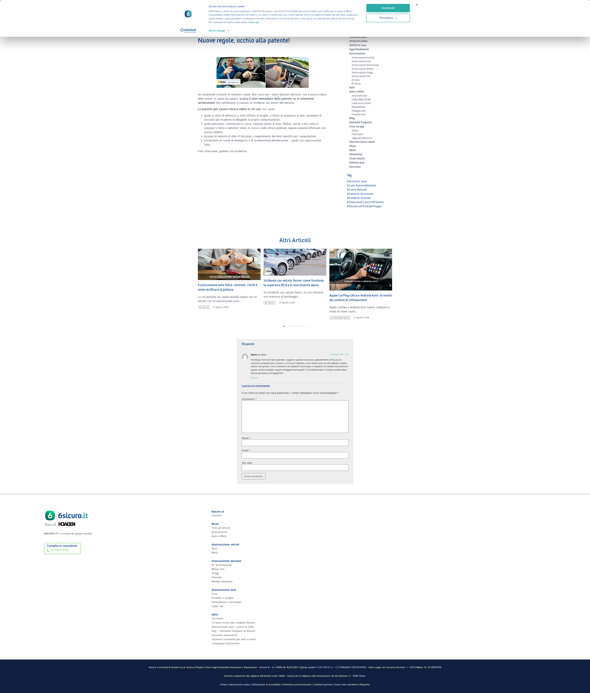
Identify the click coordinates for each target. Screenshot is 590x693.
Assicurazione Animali (363, 58)
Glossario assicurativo (225, 635)
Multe (355, 131)
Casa (214, 594)
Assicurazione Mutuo (363, 69)
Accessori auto (358, 37)
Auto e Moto (356, 92)
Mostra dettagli (217, 30)
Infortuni (217, 577)
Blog (352, 118)
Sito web (247, 463)
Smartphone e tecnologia (226, 602)
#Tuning (365, 206)
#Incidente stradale (358, 198)
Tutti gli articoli (221, 528)
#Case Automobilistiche (361, 186)
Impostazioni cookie (240, 684)
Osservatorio (357, 159)
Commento (249, 399)
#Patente (378, 202)
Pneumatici (357, 135)
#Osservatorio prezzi (359, 202)
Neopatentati (358, 107)
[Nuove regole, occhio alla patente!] (262, 72)
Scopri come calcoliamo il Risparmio (352, 684)
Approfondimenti (359, 50)
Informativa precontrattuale (297, 684)
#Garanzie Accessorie (360, 194)
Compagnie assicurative (226, 643)
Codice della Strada (361, 100)
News (352, 150)
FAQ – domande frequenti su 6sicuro (233, 631)
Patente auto (356, 163)
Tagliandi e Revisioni (362, 138)
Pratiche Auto (359, 115)
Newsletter (356, 155)
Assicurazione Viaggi (362, 73)
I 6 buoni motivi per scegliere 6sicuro (233, 623)
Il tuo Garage (356, 127)
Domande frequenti (360, 123)
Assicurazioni (357, 54)
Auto (352, 88)
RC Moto (356, 84)
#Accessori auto (357, 182)
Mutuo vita (218, 569)
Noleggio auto (359, 111)
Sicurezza (355, 167)
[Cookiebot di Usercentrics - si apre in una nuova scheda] (188, 30)
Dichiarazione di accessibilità (266, 684)
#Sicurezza (353, 206)
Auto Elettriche (359, 96)
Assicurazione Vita (361, 76)
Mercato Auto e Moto (362, 142)
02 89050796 (434, 667)
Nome (246, 438)
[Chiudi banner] (417, 5)
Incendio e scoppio (223, 598)
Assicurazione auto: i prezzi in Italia (233, 627)
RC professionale (222, 565)
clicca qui (253, 22)
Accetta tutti (388, 8)
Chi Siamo (218, 618)
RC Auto (356, 80)
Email (246, 450)
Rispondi (254, 378)
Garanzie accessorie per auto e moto (234, 639)
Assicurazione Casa (361, 62)
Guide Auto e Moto (361, 104)
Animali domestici (222, 581)
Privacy (223, 684)
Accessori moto (358, 41)
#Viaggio (376, 206)
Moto (352, 146)
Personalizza (386, 17)
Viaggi (215, 573)
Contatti (217, 515)
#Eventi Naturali (357, 190)
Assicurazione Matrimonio (365, 65)
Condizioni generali (322, 684)
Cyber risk (217, 606)
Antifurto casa (357, 45)
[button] (200, 285)
